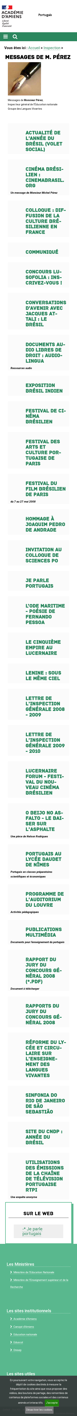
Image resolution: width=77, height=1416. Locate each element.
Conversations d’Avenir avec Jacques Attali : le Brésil (46, 314)
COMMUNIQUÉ (42, 252)
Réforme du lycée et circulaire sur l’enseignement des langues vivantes (46, 1059)
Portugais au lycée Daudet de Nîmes (43, 859)
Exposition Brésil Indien (44, 388)
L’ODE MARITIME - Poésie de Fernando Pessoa (45, 614)
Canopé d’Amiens (23, 1326)
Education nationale (25, 1334)
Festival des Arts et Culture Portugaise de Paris (43, 453)
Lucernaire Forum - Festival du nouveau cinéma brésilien (45, 782)
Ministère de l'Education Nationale (33, 1272)
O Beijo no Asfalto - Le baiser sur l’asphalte (45, 821)
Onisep (17, 1350)
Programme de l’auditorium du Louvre (45, 899)
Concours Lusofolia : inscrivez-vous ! (44, 277)
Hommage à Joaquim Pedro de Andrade (45, 524)
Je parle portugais (39, 583)
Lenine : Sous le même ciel (43, 676)
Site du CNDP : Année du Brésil (44, 1137)
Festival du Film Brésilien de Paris (46, 489)
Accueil (34, 48)
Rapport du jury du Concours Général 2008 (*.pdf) (44, 970)
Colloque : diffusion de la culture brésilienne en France (46, 221)
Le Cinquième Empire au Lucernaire (43, 647)
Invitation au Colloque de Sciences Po (44, 555)
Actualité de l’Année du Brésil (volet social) (44, 141)
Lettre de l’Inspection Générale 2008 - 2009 (45, 706)
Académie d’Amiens (25, 1319)
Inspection (52, 48)
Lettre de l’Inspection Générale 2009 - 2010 (45, 742)
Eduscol (18, 1342)
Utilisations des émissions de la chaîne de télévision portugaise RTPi (45, 1176)
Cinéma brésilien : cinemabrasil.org (45, 177)
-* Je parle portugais (32, 1231)
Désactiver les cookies (39, 1409)
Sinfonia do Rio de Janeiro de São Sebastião (45, 1103)
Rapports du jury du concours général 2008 (44, 1014)
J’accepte (52, 1402)
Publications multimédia (44, 932)
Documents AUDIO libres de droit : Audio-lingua (45, 352)
